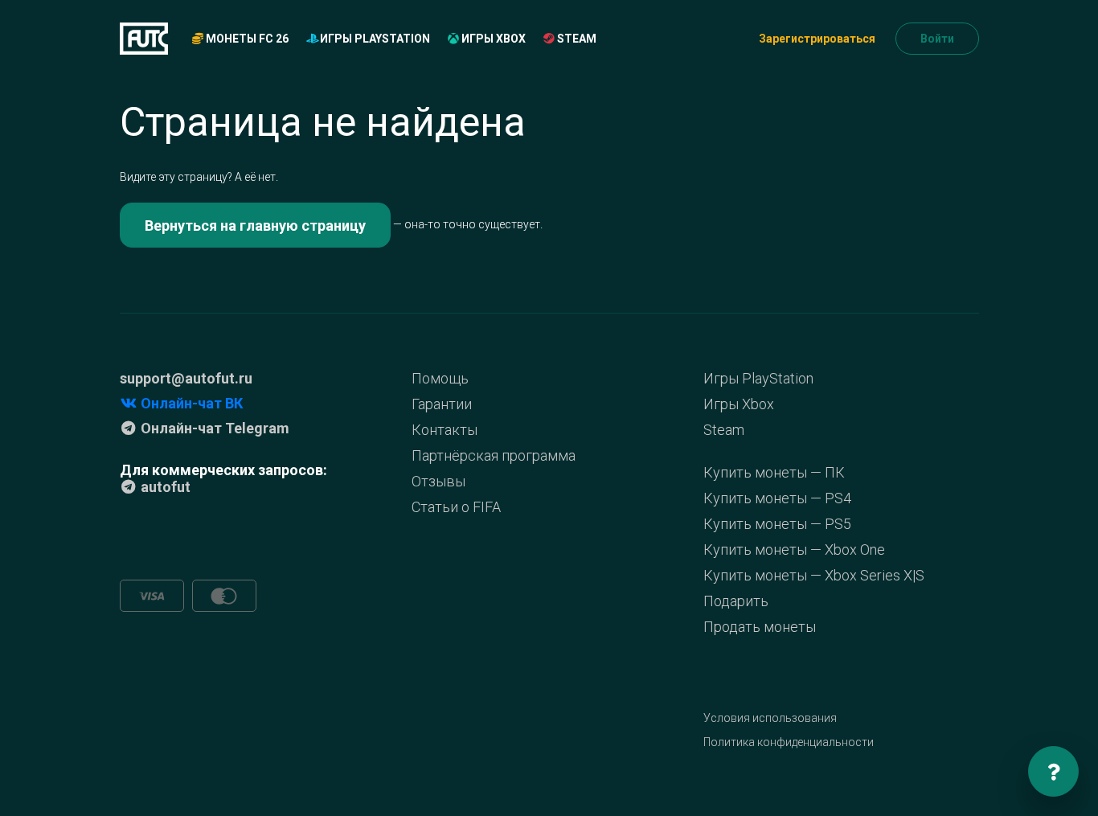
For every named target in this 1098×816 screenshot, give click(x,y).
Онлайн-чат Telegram (213, 428)
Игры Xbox (492, 38)
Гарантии (442, 404)
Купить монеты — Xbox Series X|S (813, 575)
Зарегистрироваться (817, 38)
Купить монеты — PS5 (777, 523)
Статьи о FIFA (456, 506)
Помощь (440, 378)
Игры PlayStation (374, 38)
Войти (937, 38)
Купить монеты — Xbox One (794, 549)
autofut (164, 486)
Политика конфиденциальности (788, 742)
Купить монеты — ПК (774, 472)
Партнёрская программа (494, 455)
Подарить (735, 601)
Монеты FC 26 (246, 38)
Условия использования (770, 717)
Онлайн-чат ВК (190, 403)
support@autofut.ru (186, 378)
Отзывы (438, 481)
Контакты (444, 429)
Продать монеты (759, 626)
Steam (575, 38)
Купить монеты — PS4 (777, 498)
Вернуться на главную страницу (255, 225)
